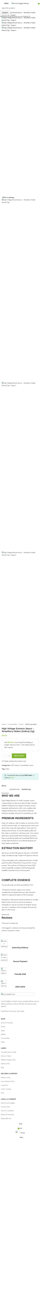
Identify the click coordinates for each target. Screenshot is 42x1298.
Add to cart (19, 756)
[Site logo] (20, 3)
